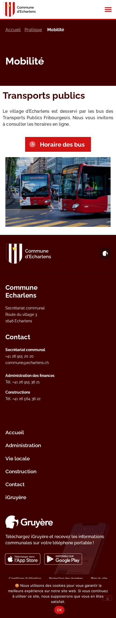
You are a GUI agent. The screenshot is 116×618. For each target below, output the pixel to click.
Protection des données (66, 578)
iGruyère (15, 497)
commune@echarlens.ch (27, 362)
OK (59, 610)
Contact (15, 484)
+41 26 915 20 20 (19, 356)
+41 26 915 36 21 (26, 382)
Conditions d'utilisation (25, 578)
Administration (23, 445)
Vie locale (17, 458)
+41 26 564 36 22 (26, 398)
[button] (108, 9)
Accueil (13, 29)
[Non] (107, 598)
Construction (20, 471)
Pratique (33, 29)
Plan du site (99, 578)
